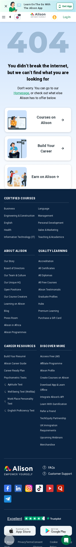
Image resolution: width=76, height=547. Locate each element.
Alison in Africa (12, 325)
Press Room (11, 318)
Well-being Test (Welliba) (21, 391)
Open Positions (12, 289)
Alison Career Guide (15, 363)
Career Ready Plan (14, 370)
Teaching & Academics (51, 237)
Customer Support (60, 473)
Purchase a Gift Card (49, 318)
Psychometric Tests (15, 377)
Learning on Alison (14, 303)
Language (43, 208)
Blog (6, 311)
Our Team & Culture (15, 275)
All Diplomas (45, 275)
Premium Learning (48, 311)
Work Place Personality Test (20, 401)
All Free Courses (47, 282)
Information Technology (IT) (19, 237)
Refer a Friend (48, 411)
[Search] (8, 13)
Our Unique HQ (12, 282)
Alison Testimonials (49, 289)
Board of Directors (14, 268)
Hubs (41, 303)
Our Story (9, 261)
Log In (67, 17)
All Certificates (46, 268)
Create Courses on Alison (54, 377)
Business (9, 208)
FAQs (51, 467)
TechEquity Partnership (53, 418)
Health (7, 230)
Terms (29, 542)
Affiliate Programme (51, 363)
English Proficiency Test (21, 410)
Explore (3, 17)
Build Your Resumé (15, 356)
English (8, 222)
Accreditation (46, 261)
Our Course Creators (15, 296)
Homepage (21, 93)
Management (45, 215)
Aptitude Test (15, 384)
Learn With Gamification (53, 404)
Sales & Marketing (48, 230)
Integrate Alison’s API (52, 397)
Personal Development (50, 222)
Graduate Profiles (48, 296)
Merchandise (47, 444)
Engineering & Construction (19, 215)
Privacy (22, 542)
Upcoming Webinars (51, 437)
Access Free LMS (50, 356)
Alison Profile (47, 370)
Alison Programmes (15, 332)
